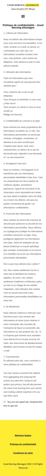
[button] (23, 16)
